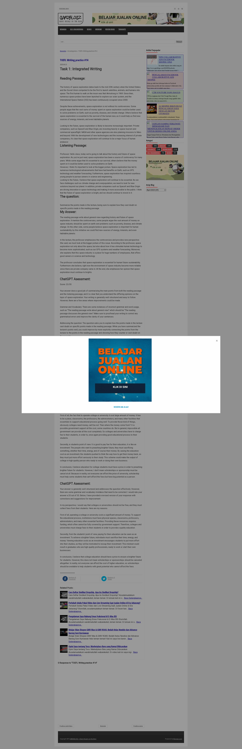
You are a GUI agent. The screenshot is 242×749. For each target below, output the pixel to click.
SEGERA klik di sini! (121, 407)
